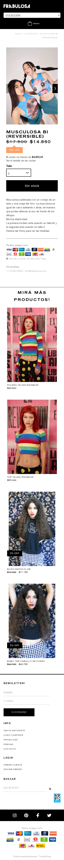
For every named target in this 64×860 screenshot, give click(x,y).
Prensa (8, 744)
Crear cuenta (13, 765)
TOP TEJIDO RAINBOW (20, 477)
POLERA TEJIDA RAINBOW (23, 385)
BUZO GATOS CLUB (19, 569)
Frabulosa (11, 740)
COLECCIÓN (31, 34)
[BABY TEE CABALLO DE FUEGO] (32, 657)
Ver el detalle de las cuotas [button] (21, 160)
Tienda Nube (45, 856)
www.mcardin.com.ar (28, 856)
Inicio (18, 34)
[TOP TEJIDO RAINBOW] (32, 473)
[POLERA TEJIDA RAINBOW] (32, 381)
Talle (9, 165)
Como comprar (13, 735)
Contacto (10, 749)
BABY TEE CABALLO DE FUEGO (26, 661)
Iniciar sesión (13, 769)
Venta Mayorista (14, 731)
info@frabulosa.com (35, 271)
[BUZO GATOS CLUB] (32, 565)
